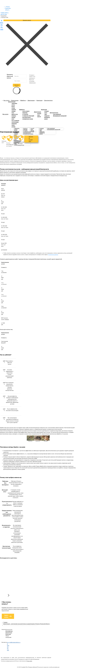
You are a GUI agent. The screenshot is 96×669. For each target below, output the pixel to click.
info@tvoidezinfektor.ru (14, 642)
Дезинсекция (8, 629)
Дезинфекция (9, 631)
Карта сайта (29, 661)
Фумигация (8, 634)
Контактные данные (53, 254)
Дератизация (8, 632)
